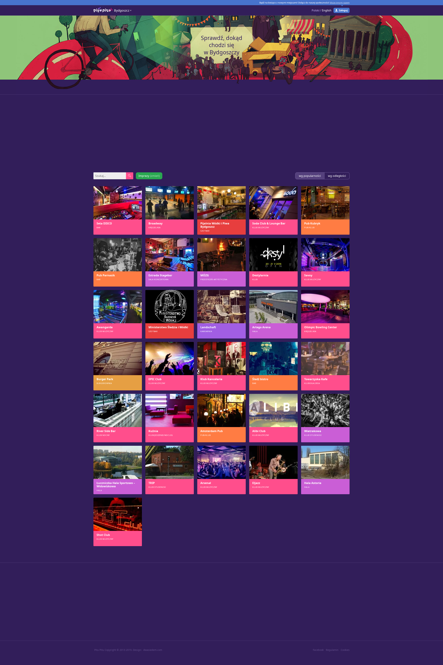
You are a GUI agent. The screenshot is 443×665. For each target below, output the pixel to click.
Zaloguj (343, 10)
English (326, 10)
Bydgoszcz (121, 10)
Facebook (318, 650)
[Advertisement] (221, 133)
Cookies (345, 650)
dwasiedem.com (152, 650)
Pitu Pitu (99, 650)
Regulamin (332, 650)
